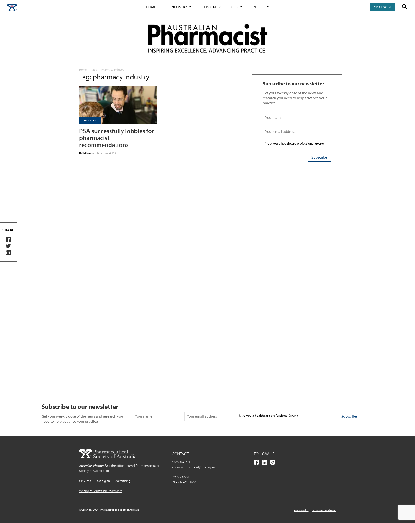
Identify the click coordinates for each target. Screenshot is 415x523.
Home (151, 7)
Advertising (123, 481)
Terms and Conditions (324, 510)
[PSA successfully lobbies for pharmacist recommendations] (118, 105)
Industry (179, 7)
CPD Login (382, 7)
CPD (234, 7)
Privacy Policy (301, 510)
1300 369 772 (181, 462)
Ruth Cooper (86, 153)
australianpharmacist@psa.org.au (193, 467)
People (259, 7)
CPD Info (85, 481)
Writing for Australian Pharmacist (100, 491)
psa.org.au (103, 481)
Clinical (209, 7)
